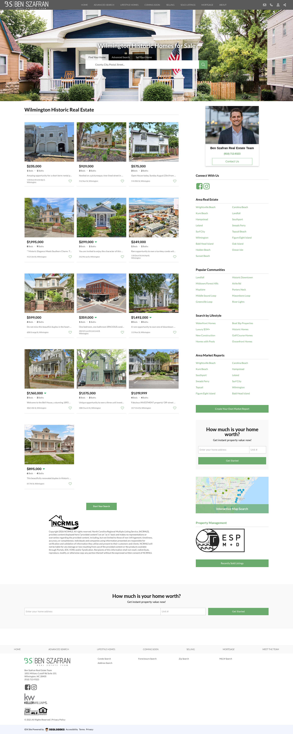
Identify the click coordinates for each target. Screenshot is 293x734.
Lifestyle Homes (129, 5)
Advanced (121, 57)
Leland (199, 225)
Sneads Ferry (239, 225)
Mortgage (207, 5)
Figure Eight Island (242, 237)
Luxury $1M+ (203, 329)
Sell (144, 57)
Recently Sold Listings (232, 563)
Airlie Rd (236, 283)
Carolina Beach (240, 207)
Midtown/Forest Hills (207, 283)
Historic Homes (240, 329)
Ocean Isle (237, 249)
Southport (237, 219)
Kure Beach (202, 213)
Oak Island (237, 243)
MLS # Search (225, 658)
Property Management (211, 523)
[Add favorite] (70, 181)
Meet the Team (270, 649)
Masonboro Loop (241, 295)
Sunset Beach (203, 255)
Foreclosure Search (147, 658)
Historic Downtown (242, 277)
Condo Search (104, 658)
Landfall (236, 213)
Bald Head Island (204, 243)
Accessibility (72, 729)
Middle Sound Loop (206, 295)
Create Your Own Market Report (232, 408)
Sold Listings (188, 5)
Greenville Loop (204, 301)
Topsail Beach (239, 231)
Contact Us (232, 161)
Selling (170, 5)
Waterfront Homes (206, 323)
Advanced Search (104, 5)
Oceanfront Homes (242, 341)
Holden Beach (203, 249)
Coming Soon (152, 5)
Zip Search (184, 658)
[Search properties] (203, 64)
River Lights (238, 301)
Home (84, 5)
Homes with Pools (205, 341)
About (222, 5)
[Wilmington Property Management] (232, 540)
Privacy (89, 729)
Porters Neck (239, 289)
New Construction (205, 335)
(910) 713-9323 (232, 153)
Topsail (199, 387)
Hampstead (202, 219)
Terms (82, 729)
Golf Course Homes (242, 335)
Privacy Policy (58, 719)
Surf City (200, 231)
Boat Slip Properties (242, 323)
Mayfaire (200, 289)
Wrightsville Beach (205, 207)
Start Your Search (101, 506)
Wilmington (202, 237)
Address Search (105, 663)
